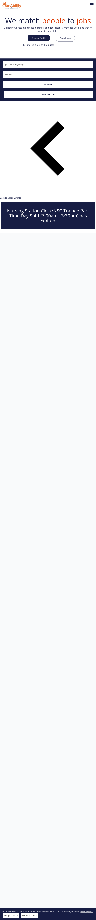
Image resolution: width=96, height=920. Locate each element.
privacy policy (86, 911)
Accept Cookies (11, 915)
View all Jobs (49, 94)
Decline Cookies (29, 915)
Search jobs (65, 38)
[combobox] (48, 64)
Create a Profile (39, 38)
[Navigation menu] (92, 4)
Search (48, 84)
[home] (11, 5)
